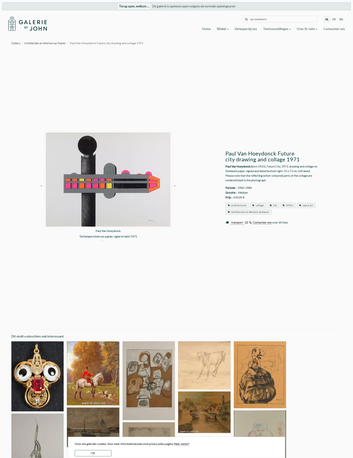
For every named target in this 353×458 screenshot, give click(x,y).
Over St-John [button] (306, 29)
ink (275, 205)
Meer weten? (181, 443)
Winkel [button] (222, 29)
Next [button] (174, 185)
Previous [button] (42, 185)
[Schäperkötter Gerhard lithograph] (149, 380)
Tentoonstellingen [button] (276, 29)
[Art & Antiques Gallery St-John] (27, 23)
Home (206, 29)
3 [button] (113, 241)
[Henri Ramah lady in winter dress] (260, 374)
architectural (238, 205)
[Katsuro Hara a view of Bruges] (204, 412)
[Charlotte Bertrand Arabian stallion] (204, 365)
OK (93, 453)
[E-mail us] (246, 222)
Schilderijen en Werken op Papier (45, 43)
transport (237, 222)
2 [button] (108, 241)
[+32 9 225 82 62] (250, 222)
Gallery (15, 43)
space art (307, 205)
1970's (289, 205)
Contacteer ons (334, 29)
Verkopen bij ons (246, 29)
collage (259, 205)
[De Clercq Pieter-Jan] (93, 427)
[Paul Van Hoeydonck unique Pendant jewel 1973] (37, 376)
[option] (108, 185)
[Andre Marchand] (93, 373)
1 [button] (102, 241)
